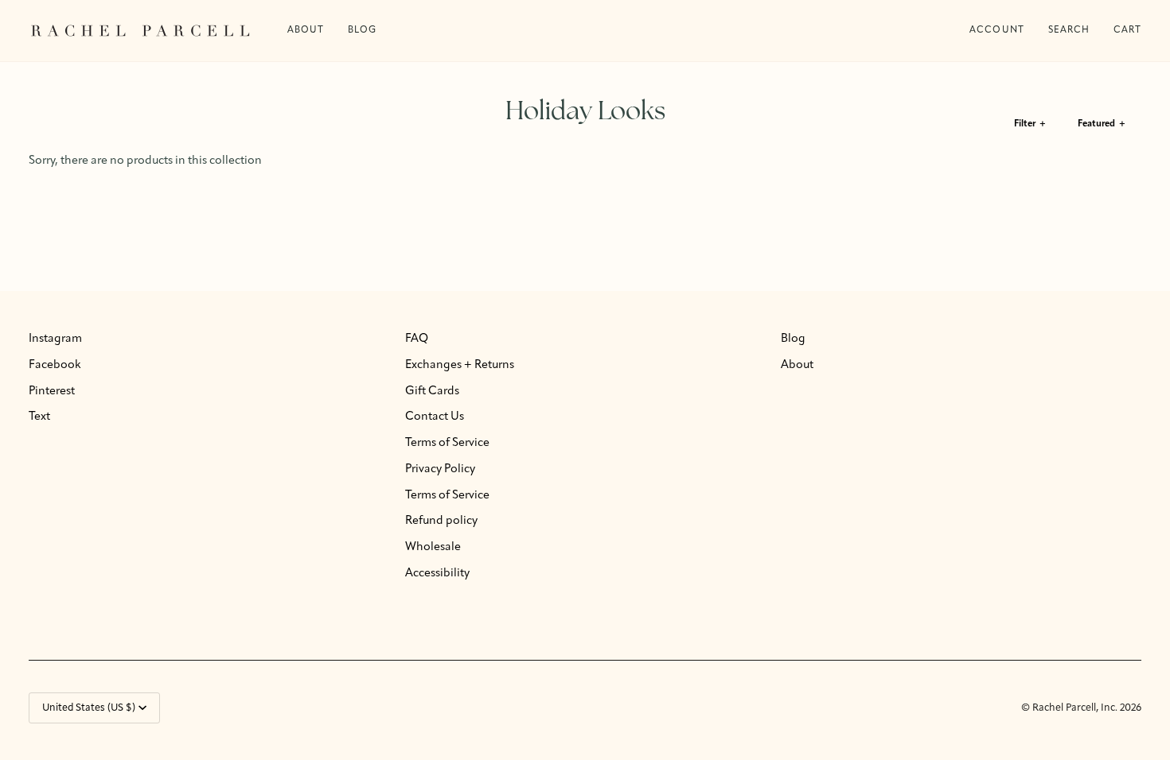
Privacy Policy (440, 469)
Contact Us (434, 417)
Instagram (55, 339)
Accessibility (437, 574)
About (797, 365)
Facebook (55, 365)
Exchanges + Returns (459, 365)
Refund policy (441, 521)
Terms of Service (447, 443)
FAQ (416, 339)
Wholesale (433, 547)
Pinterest (52, 391)
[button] (362, 30)
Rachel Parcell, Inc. (1076, 708)
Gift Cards (432, 391)
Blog (793, 339)
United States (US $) (88, 708)
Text (39, 417)
